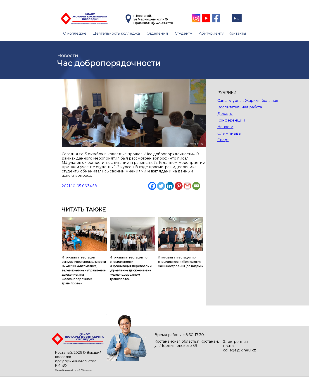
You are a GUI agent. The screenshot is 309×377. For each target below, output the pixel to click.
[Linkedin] (170, 186)
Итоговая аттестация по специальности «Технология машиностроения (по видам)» (180, 261)
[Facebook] (152, 186)
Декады (225, 114)
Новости (225, 127)
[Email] (196, 186)
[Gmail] (187, 186)
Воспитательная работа (239, 107)
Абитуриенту (211, 33)
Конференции (231, 120)
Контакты (237, 33)
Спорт (223, 140)
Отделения (157, 33)
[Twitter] (161, 186)
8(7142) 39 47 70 (162, 23)
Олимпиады (229, 133)
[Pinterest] (179, 186)
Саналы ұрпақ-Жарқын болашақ (247, 100)
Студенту (183, 33)
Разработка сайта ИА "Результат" (75, 370)
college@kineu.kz (239, 350)
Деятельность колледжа (116, 33)
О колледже (74, 33)
